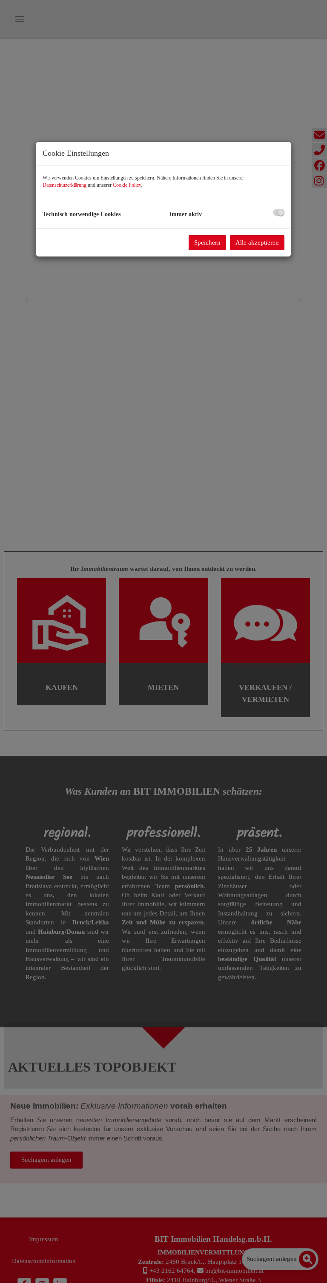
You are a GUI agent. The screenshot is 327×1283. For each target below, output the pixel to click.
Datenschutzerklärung (64, 185)
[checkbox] (278, 212)
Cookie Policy (127, 185)
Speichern (207, 242)
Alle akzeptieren (257, 242)
